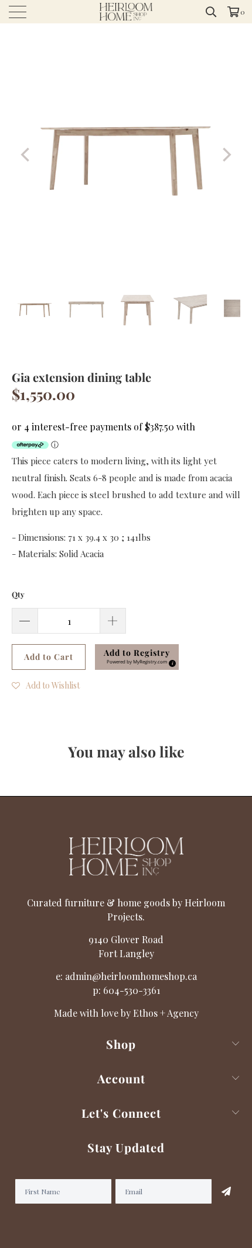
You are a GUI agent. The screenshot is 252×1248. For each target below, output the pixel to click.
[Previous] (26, 154)
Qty (18, 594)
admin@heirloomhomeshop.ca (131, 976)
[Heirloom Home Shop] (126, 11)
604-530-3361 (131, 990)
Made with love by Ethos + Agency (126, 1013)
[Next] (225, 154)
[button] (137, 657)
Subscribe (226, 1191)
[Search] (211, 11)
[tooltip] (170, 661)
